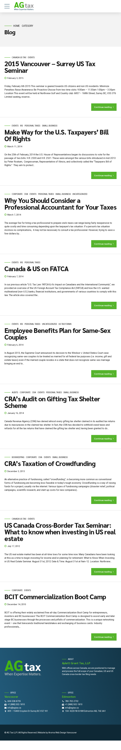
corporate (17, 194)
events (31, 57)
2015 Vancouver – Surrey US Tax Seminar (49, 66)
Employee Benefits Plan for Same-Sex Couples (57, 333)
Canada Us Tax (19, 57)
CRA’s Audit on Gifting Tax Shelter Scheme (52, 401)
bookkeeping (18, 457)
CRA (26, 194)
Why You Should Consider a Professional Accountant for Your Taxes (60, 203)
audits (15, 392)
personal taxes (32, 125)
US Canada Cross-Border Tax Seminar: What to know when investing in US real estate (60, 531)
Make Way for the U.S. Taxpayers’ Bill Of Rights (56, 135)
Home (16, 25)
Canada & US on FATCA (36, 268)
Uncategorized (79, 194)
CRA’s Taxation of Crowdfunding (49, 463)
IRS (21, 125)
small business (49, 125)
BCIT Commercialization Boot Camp (55, 596)
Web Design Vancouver (66, 732)
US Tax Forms (65, 324)
